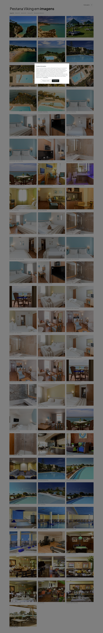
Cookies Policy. (45, 77)
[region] (51, 73)
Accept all (55, 80)
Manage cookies (46, 80)
